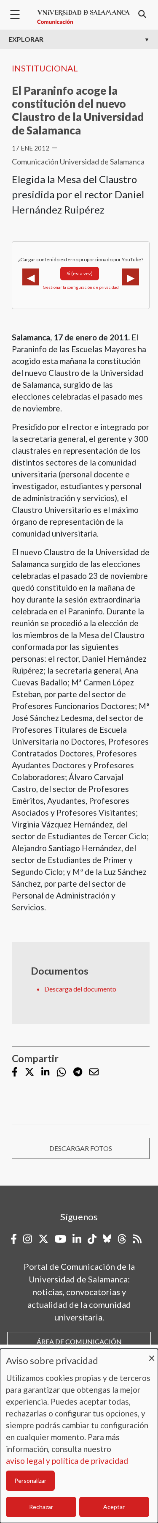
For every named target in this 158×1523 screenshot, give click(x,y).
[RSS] (137, 1238)
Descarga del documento (80, 989)
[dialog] (79, 1436)
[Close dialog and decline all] (151, 1354)
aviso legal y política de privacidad (67, 1460)
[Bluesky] (107, 1238)
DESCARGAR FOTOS (80, 1148)
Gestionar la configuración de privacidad (81, 287)
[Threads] (122, 1238)
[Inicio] (83, 17)
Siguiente (130, 276)
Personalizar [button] (30, 1480)
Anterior (30, 276)
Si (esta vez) (80, 273)
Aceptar (114, 1506)
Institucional (45, 68)
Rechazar (41, 1506)
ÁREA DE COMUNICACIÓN (79, 1341)
